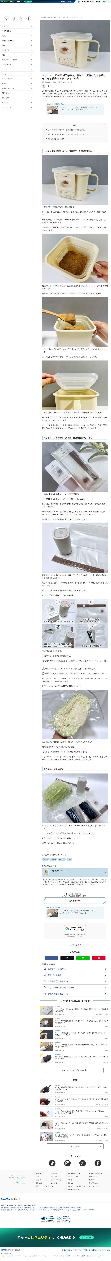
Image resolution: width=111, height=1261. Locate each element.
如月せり (106, 1062)
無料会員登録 (6, 31)
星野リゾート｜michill (9, 60)
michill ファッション (102, 1128)
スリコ (55, 286)
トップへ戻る (74, 945)
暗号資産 (83, 1256)
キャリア (5, 102)
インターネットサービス (7, 1256)
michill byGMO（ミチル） (48, 17)
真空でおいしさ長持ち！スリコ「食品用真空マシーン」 (66, 134)
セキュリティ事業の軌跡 (88, 1209)
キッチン (62, 859)
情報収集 (69, 1256)
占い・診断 (5, 98)
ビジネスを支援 (33, 1256)
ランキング (5, 50)
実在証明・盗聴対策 (6, 1210)
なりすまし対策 (76, 1210)
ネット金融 (75, 1256)
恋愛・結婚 (5, 93)
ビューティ (5, 69)
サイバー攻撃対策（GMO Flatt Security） (59, 1210)
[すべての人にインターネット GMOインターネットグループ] (96, 1)
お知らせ (5, 26)
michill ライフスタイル (102, 1014)
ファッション (6, 64)
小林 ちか (49, 86)
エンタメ (5, 83)
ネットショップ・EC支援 (21, 1256)
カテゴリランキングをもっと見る (75, 1070)
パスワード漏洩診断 (43, 1207)
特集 (3, 55)
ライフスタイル (7, 79)
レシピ (4, 74)
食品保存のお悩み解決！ (55, 139)
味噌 (54, 207)
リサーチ (62, 1256)
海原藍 (106, 1026)
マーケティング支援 (53, 1256)
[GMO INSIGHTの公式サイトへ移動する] (10, 1198)
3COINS (53, 859)
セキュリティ (42, 1256)
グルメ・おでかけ (8, 88)
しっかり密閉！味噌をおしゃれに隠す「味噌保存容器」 (66, 130)
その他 (99, 1256)
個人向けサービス (91, 1256)
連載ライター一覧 (8, 40)
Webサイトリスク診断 (56, 1207)
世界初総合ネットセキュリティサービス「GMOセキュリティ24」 (18, 1207)
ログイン (5, 36)
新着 (3, 45)
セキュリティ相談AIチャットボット (73, 1207)
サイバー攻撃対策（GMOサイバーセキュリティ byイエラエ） (30, 1210)
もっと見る (75, 1146)
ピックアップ (6, 107)
